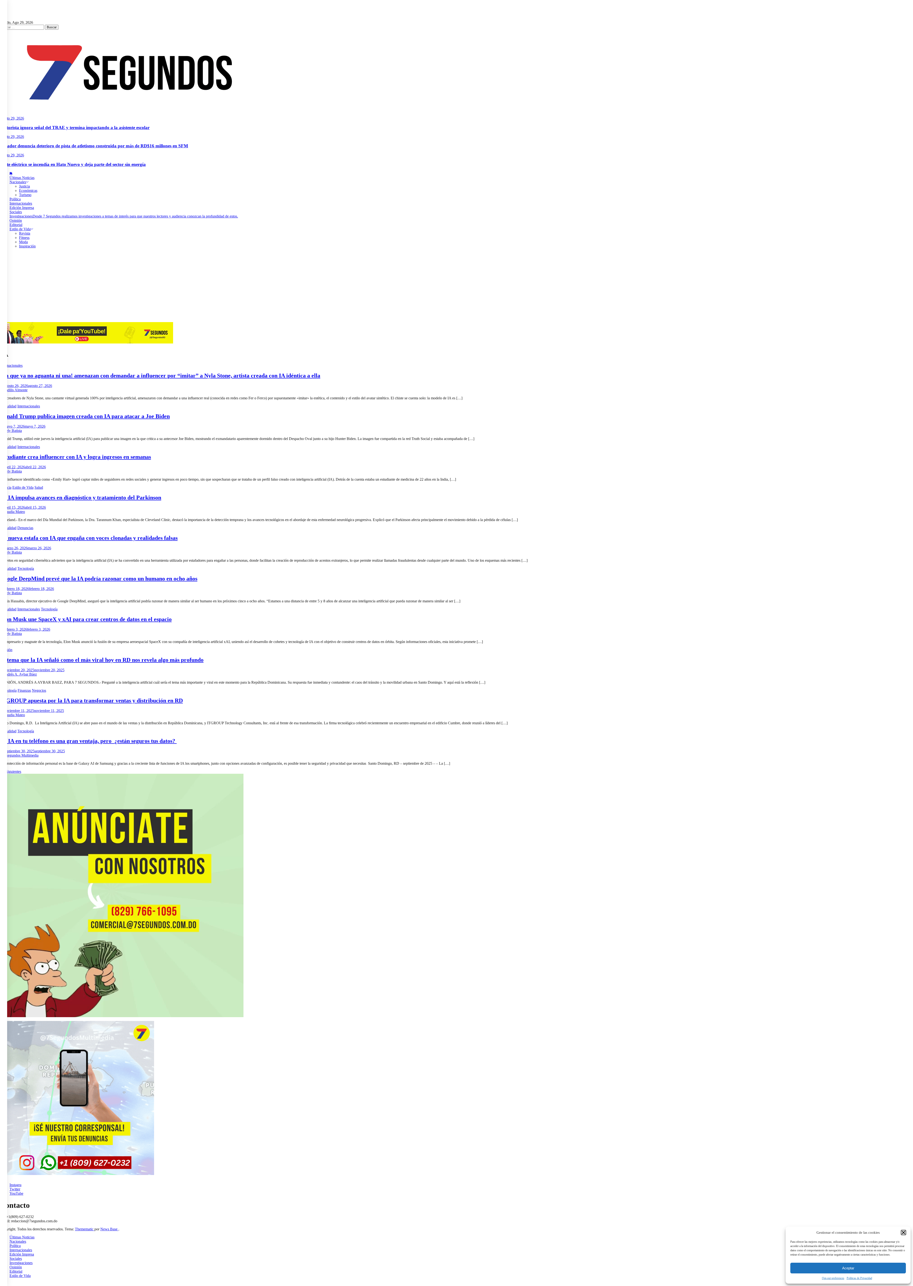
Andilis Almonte (15, 390)
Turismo (25, 195)
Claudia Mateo (14, 512)
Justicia (24, 186)
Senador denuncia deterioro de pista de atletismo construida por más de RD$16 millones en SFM (94, 145)
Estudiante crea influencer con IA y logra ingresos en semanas (75, 457)
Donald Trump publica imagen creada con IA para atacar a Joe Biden (85, 416)
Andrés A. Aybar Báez (20, 674)
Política (15, 199)
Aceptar (848, 1268)
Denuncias (25, 528)
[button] (903, 1232)
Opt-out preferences (833, 1278)
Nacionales (18, 182)
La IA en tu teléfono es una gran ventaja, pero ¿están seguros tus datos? (88, 741)
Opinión (16, 220)
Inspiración (27, 246)
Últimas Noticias (22, 178)
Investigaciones (124, 216)
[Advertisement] (456, 286)
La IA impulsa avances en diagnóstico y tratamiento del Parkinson (80, 497)
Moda (23, 242)
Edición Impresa (22, 208)
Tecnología (25, 568)
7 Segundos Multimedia (21, 755)
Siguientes (13, 771)
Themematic (84, 1229)
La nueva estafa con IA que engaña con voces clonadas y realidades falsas (89, 538)
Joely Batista (12, 431)
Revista (24, 233)
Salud (38, 487)
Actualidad (8, 406)
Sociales (16, 212)
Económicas (28, 191)
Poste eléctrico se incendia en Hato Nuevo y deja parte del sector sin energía (73, 164)
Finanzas (24, 690)
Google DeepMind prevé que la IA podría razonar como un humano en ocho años (98, 578)
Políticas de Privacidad (859, 1278)
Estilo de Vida (20, 229)
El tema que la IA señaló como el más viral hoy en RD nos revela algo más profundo (102, 660)
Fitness (24, 238)
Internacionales (21, 203)
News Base (109, 1229)
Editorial (16, 225)
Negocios (39, 690)
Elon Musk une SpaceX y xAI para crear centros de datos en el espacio (86, 619)
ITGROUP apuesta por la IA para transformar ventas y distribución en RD (91, 700)
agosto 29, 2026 (12, 118)
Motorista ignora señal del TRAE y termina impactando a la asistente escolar (75, 127)
